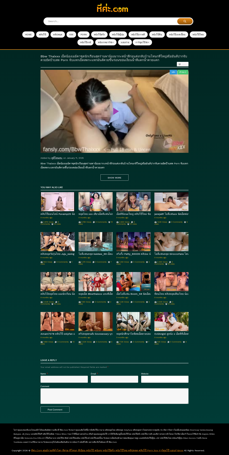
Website (144, 374)
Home (28, 34)
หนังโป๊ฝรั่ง (99, 34)
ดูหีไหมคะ (56, 157)
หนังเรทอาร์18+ (106, 42)
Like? (184, 64)
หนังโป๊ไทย (198, 34)
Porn (84, 34)
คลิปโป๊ (42, 34)
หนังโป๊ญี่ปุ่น (118, 34)
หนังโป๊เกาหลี (138, 34)
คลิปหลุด (57, 34)
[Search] (185, 21)
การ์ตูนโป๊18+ (142, 42)
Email (93, 374)
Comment (45, 386)
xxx (71, 34)
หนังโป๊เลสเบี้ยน (177, 34)
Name (43, 374)
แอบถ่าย (125, 42)
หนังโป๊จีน (157, 34)
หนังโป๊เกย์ (85, 42)
